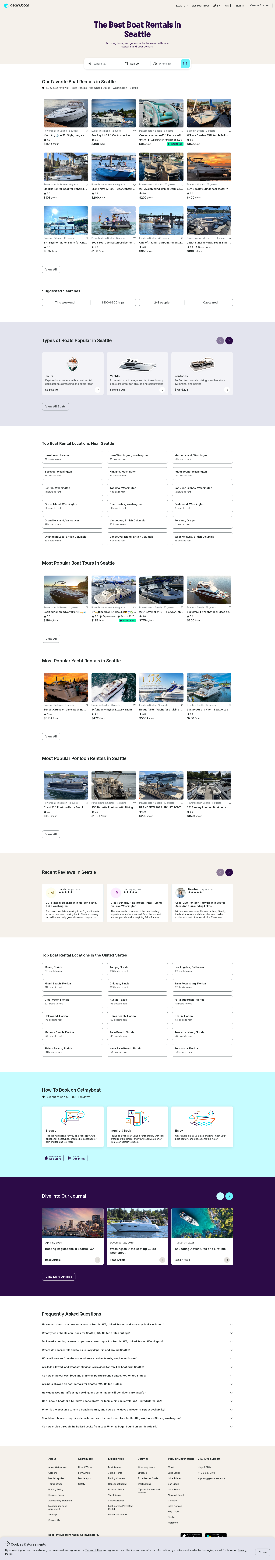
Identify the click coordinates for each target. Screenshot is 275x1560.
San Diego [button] (173, 1484)
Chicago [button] (172, 1500)
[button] (200, 5)
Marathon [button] (173, 1522)
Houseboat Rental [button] (117, 1484)
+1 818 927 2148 (206, 1472)
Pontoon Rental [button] (116, 1489)
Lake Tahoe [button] (174, 1478)
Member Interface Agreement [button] (57, 1507)
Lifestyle (142, 1472)
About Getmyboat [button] (57, 1467)
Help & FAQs (204, 1467)
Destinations (144, 1484)
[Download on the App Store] (52, 1158)
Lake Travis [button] (174, 1489)
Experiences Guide (148, 1478)
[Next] (229, 340)
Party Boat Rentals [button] (117, 1514)
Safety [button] (81, 1484)
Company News (146, 1467)
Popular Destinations (181, 1458)
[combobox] (103, 63)
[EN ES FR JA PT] (217, 5)
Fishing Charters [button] (116, 1478)
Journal (143, 1458)
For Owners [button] (84, 1472)
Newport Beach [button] (176, 1495)
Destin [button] (171, 1517)
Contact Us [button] (54, 1520)
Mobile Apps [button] (85, 1478)
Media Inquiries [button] (56, 1478)
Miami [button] (171, 1467)
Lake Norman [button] (175, 1506)
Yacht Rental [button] (114, 1495)
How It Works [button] (85, 1467)
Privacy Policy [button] (55, 1489)
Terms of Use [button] (93, 1550)
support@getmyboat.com (211, 1478)
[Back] (220, 340)
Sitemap (52, 1514)
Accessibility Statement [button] (60, 1500)
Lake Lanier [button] (174, 1472)
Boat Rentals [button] (114, 1467)
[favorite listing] (86, 131)
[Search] (185, 63)
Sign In (240, 5)
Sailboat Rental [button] (116, 1500)
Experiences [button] (116, 1458)
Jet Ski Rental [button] (115, 1472)
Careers (52, 1472)
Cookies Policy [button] (56, 1495)
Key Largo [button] (173, 1511)
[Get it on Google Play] (77, 1158)
